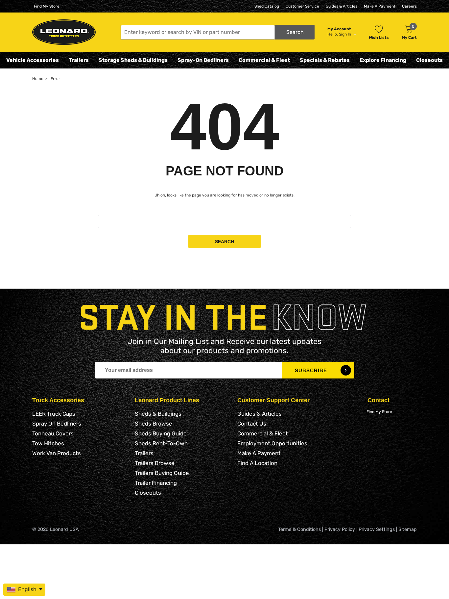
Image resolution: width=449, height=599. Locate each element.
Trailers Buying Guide (162, 473)
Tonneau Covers (53, 433)
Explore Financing (383, 60)
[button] (218, 32)
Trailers (79, 60)
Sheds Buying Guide (161, 433)
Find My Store (46, 6)
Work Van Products (56, 453)
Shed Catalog (266, 6)
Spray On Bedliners (56, 423)
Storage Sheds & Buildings (133, 60)
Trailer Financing (156, 482)
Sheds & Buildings (158, 413)
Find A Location (257, 463)
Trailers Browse (155, 463)
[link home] (64, 32)
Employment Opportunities (272, 443)
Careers (409, 6)
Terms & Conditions (299, 529)
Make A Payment (379, 6)
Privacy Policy (339, 529)
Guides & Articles (341, 6)
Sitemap (407, 529)
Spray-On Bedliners (203, 60)
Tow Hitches (48, 443)
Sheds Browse (153, 423)
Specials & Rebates (325, 60)
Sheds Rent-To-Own (161, 443)
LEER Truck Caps (53, 413)
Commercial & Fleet (264, 60)
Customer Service (302, 6)
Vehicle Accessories (32, 60)
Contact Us (251, 423)
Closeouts (429, 60)
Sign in (345, 34)
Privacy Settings (377, 529)
